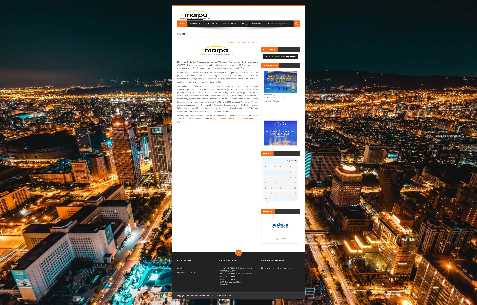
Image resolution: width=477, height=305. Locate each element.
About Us (194, 23)
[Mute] (287, 56)
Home (182, 23)
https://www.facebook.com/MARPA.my (277, 268)
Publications (210, 23)
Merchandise (257, 23)
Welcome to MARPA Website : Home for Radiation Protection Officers (233, 42)
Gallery (244, 23)
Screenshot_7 (270, 140)
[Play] (266, 56)
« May (265, 202)
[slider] (277, 56)
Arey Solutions (280, 239)
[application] (280, 56)
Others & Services (229, 23)
